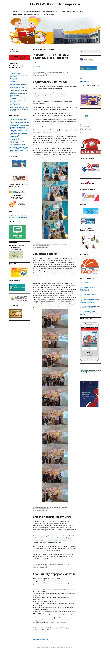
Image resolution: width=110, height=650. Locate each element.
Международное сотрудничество (15, 103)
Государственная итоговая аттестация (25, 14)
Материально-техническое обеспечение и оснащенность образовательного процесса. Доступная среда (19, 87)
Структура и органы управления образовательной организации (19, 75)
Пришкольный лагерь (17, 141)
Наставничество (15, 139)
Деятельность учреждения (71, 11)
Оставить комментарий (40, 75)
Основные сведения (16, 72)
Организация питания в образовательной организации (19, 106)
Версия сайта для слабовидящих (19, 57)
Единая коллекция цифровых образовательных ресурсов (90, 306)
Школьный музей (15, 138)
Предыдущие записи (40, 639)
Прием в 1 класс (49, 14)
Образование (14, 79)
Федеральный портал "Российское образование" (88, 295)
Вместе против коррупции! (52, 517)
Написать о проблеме (91, 85)
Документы (13, 78)
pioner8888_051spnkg (61, 72)
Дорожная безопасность (17, 127)
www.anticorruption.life (59, 538)
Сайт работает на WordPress (46, 647)
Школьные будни (43, 74)
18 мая (35, 62)
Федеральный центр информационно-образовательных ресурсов (89, 313)
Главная (14, 11)
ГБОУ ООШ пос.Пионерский (55, 4)
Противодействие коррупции (19, 119)
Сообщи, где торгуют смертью (54, 574)
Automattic (69, 647)
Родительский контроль (50, 82)
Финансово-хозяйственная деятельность (18, 94)
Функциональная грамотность (19, 121)
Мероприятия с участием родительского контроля (51, 56)
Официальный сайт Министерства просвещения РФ (87, 289)
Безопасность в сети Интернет (19, 125)
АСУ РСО (86, 283)
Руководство (13, 81)
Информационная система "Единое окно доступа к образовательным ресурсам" (89, 301)
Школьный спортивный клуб (19, 133)
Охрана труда (14, 142)
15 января (36, 66)
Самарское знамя (45, 253)
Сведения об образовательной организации (39, 11)
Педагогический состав (17, 83)
